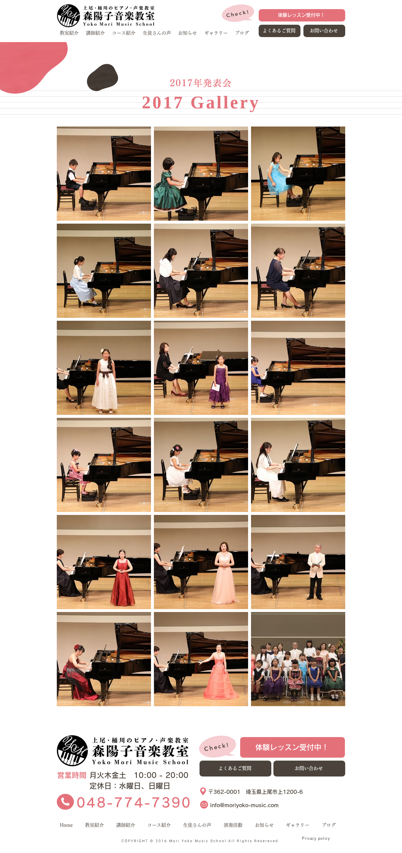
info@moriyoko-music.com (244, 805)
